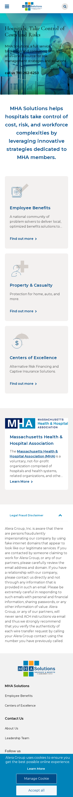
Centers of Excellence (20, 705)
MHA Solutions (17, 686)
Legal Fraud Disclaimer (26, 515)
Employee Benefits (18, 696)
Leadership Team (17, 738)
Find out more (21, 239)
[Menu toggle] (10, 6)
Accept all (36, 790)
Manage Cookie (36, 779)
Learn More (19, 481)
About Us (11, 728)
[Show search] (65, 6)
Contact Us (14, 718)
